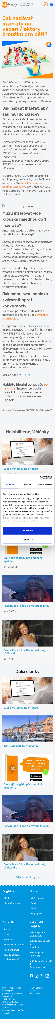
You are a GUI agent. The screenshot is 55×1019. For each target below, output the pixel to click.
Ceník (33, 903)
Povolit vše (27, 531)
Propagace (36, 913)
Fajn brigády (36, 935)
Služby (34, 908)
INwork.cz (34, 947)
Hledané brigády (12, 903)
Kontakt (8, 929)
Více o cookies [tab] (45, 485)
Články (7, 898)
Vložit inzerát (37, 898)
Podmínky (9, 939)
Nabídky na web (11, 950)
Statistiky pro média (14, 944)
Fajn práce (35, 955)
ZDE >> (26, 375)
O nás (6, 934)
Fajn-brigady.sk (37, 967)
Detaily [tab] (27, 485)
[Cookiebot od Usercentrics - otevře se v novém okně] (40, 477)
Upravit (26, 539)
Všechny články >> (27, 877)
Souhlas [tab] (10, 485)
